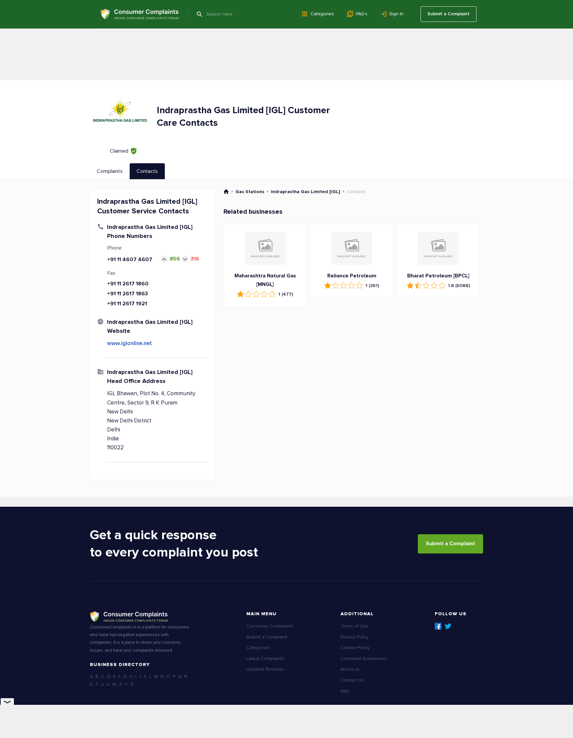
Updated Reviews (265, 669)
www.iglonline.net (129, 343)
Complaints (110, 171)
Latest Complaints (265, 658)
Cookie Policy (355, 647)
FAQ (345, 691)
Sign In (396, 14)
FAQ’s (361, 14)
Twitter (448, 626)
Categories (322, 14)
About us (350, 669)
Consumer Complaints (269, 626)
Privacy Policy (355, 637)
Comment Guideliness (364, 658)
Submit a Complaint (448, 14)
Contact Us (352, 680)
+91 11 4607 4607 (129, 259)
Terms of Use (354, 626)
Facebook (438, 626)
